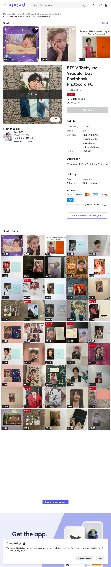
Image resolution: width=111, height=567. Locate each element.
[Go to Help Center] (78, 126)
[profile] (106, 5)
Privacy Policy (19, 550)
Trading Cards (41, 14)
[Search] (83, 5)
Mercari (6, 14)
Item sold (87, 109)
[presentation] (79, 103)
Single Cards (54, 14)
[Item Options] (58, 69)
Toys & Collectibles (25, 14)
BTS (13, 14)
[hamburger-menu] (5, 5)
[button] (94, 5)
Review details (83, 558)
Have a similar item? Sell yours (87, 215)
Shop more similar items (55, 502)
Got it (99, 558)
